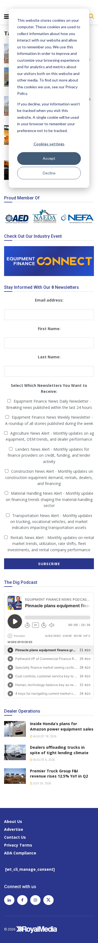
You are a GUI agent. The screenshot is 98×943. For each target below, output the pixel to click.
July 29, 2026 (41, 783)
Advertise (13, 829)
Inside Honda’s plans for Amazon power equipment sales (61, 726)
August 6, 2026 (43, 760)
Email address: (49, 300)
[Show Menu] (6, 16)
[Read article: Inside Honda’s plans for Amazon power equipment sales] (15, 729)
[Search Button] (90, 16)
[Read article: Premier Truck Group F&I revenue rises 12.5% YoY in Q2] (15, 776)
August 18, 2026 (44, 736)
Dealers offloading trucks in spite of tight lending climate (59, 750)
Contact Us (15, 837)
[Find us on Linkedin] (9, 900)
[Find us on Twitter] (48, 900)
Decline (49, 173)
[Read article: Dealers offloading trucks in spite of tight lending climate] (15, 752)
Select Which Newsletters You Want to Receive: (49, 388)
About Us (13, 821)
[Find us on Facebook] (22, 900)
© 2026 (10, 929)
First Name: (49, 328)
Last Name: (49, 356)
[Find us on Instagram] (35, 900)
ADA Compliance (20, 853)
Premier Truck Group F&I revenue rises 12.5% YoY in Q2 (59, 773)
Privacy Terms (18, 845)
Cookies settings (49, 144)
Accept (49, 158)
